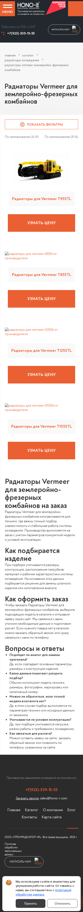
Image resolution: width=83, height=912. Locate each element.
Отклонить (62, 903)
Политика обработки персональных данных (13, 849)
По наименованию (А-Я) (22, 137)
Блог (71, 809)
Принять (30, 903)
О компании (53, 809)
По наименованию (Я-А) (61, 137)
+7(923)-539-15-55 (21, 33)
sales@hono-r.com (54, 798)
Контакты (29, 817)
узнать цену (41, 223)
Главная (13, 809)
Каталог (31, 809)
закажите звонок (75, 8)
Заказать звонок (27, 798)
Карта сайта (52, 817)
